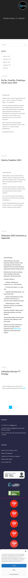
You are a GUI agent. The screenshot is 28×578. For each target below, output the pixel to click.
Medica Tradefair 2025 (11, 160)
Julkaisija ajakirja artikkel (6, 459)
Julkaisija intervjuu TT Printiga (10, 372)
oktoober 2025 (6, 62)
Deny (14, 570)
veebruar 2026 (6, 56)
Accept (14, 565)
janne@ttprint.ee (14, 428)
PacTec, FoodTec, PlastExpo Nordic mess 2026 (13, 81)
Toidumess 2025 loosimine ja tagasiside (13, 236)
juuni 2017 (5, 68)
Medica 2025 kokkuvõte (6, 453)
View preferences (14, 574)
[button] (25, 551)
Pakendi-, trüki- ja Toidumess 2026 (9, 450)
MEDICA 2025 (17, 328)
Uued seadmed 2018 (6, 462)
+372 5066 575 (5, 425)
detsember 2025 (7, 59)
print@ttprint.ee (13, 425)
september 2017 (7, 65)
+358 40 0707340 (5, 428)
